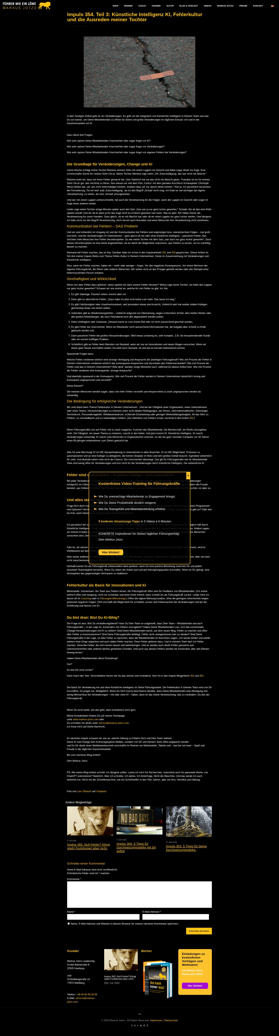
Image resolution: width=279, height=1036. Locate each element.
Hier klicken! (111, 552)
